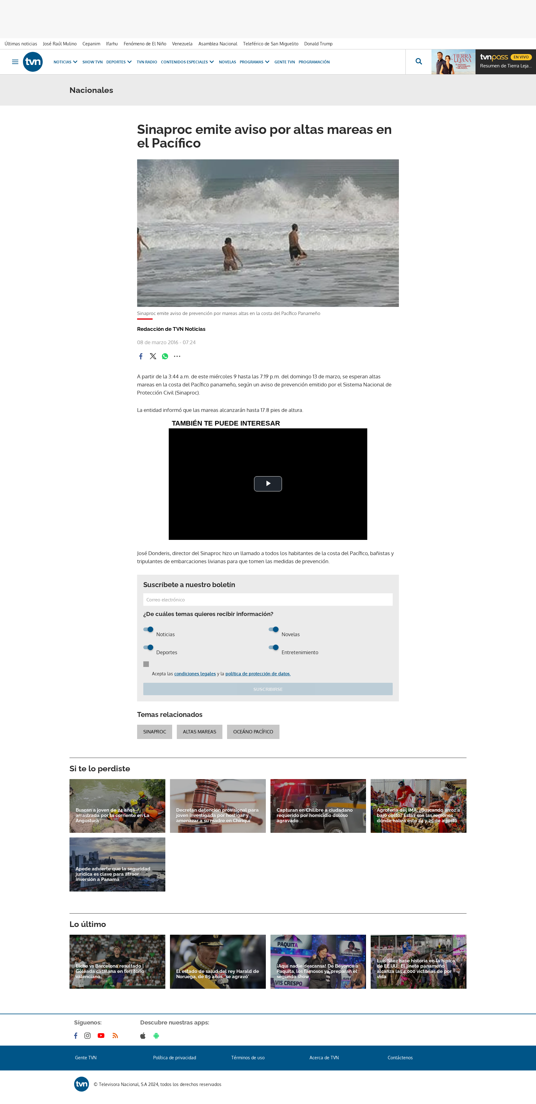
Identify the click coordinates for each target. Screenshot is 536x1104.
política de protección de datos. (258, 673)
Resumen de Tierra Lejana (506, 66)
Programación (314, 62)
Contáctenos (400, 1057)
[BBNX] (81, 1084)
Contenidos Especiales (184, 62)
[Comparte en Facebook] (141, 356)
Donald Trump (318, 43)
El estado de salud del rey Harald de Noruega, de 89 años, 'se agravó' (217, 974)
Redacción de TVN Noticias (171, 329)
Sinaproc (154, 732)
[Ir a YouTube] (102, 1035)
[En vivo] (485, 54)
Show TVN (93, 62)
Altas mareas (199, 732)
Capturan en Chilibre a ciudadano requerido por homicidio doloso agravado (315, 815)
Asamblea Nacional (218, 43)
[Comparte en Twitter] (153, 356)
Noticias (62, 62)
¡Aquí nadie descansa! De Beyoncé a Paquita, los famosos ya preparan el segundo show (317, 971)
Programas (251, 62)
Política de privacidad (174, 1057)
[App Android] (158, 1035)
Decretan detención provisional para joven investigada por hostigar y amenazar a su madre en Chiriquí (217, 815)
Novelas (227, 62)
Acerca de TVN (324, 1057)
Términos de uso (248, 1057)
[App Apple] (144, 1035)
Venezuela (182, 43)
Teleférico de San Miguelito (270, 43)
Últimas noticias (21, 43)
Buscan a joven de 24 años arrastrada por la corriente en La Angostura (113, 815)
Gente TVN (285, 62)
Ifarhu (112, 43)
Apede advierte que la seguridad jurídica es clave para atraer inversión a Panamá (113, 874)
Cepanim (91, 43)
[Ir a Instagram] (88, 1035)
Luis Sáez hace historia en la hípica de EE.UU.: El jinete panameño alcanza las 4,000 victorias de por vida (416, 968)
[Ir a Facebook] (77, 1035)
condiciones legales (195, 673)
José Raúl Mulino (60, 43)
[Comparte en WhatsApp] (165, 356)
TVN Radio (147, 62)
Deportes (116, 62)
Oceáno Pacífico (253, 732)
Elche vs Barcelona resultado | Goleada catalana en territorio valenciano (110, 971)
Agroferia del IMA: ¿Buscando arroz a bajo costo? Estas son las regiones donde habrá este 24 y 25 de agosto (418, 815)
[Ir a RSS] (117, 1035)
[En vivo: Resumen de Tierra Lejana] (453, 61)
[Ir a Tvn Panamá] (33, 62)
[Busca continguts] (418, 61)
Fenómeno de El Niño (145, 43)
